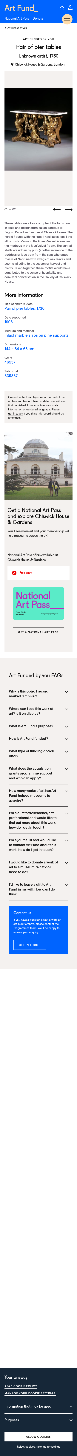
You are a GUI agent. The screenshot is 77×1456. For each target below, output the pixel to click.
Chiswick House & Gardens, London (39, 64)
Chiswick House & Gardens (26, 560)
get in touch (15, 413)
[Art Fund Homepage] (21, 8)
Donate (38, 18)
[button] (38, 632)
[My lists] (62, 7)
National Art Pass (16, 18)
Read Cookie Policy (20, 1386)
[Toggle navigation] (67, 19)
